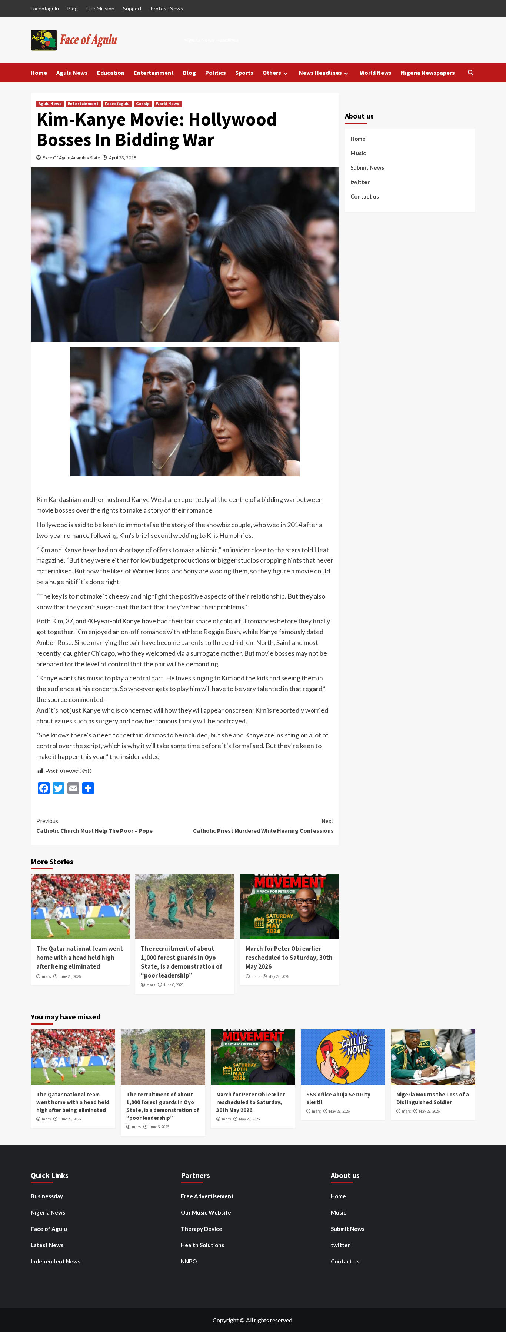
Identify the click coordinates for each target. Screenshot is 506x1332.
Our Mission (100, 8)
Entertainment (154, 72)
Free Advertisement (207, 1196)
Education (110, 72)
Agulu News (72, 72)
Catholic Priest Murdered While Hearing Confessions (263, 825)
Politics (215, 72)
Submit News (367, 167)
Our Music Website (206, 1212)
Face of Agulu (49, 1228)
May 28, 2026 (278, 976)
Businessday (47, 1196)
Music (358, 153)
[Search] (470, 72)
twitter (360, 182)
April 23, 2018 (122, 157)
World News (376, 72)
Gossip (143, 103)
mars (46, 976)
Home (39, 72)
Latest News (47, 1245)
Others (272, 72)
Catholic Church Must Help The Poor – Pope (94, 825)
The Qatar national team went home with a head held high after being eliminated (79, 957)
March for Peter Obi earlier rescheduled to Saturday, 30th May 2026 (289, 957)
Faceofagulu (45, 8)
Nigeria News (48, 1212)
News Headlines (320, 72)
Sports (244, 72)
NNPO (189, 1261)
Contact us (364, 196)
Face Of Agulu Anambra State (71, 157)
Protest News (166, 8)
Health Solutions (202, 1245)
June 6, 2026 (173, 985)
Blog (72, 8)
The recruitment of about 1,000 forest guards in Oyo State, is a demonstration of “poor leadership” (181, 962)
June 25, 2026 (70, 976)
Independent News (55, 1261)
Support (132, 8)
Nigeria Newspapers (428, 72)
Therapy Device (201, 1228)
